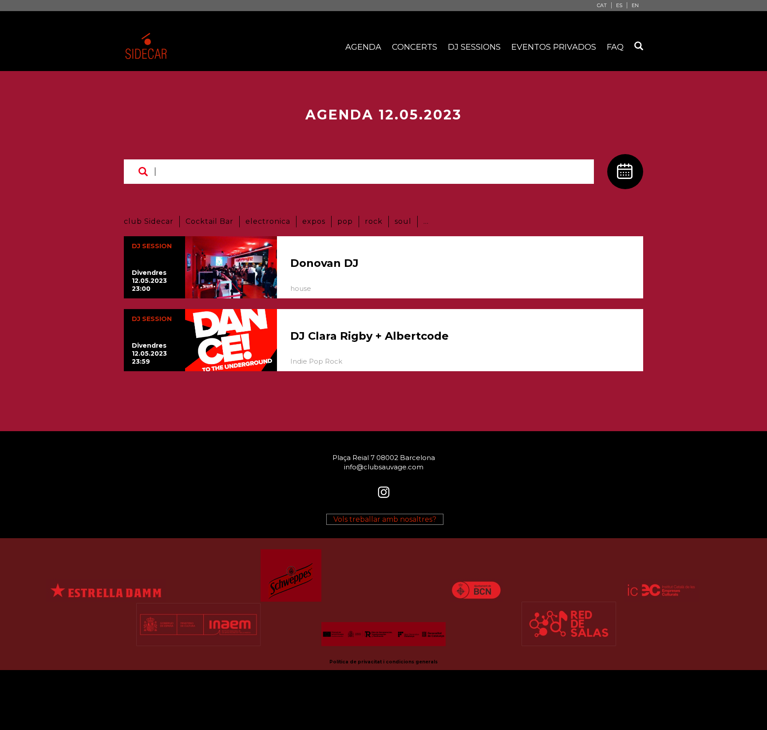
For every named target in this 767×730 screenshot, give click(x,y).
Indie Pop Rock (316, 361)
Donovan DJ (324, 263)
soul (403, 221)
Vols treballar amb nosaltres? (384, 519)
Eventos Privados (553, 47)
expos (313, 221)
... (426, 221)
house (300, 288)
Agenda (363, 47)
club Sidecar (149, 221)
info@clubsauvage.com (383, 467)
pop (345, 221)
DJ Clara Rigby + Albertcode (369, 335)
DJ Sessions (474, 47)
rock (374, 221)
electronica (267, 221)
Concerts (414, 47)
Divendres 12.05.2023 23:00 (149, 281)
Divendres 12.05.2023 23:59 (149, 353)
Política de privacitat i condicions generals (383, 662)
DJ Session (152, 246)
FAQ (615, 47)
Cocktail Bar (209, 221)
